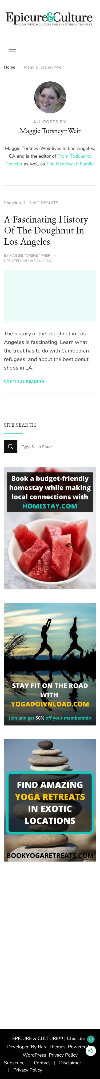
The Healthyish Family (69, 164)
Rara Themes (52, 1047)
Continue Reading (24, 381)
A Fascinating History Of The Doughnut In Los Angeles (46, 231)
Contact (42, 1063)
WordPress (34, 1055)
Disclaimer (70, 1063)
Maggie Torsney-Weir (29, 255)
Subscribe (14, 1063)
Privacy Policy (63, 1055)
